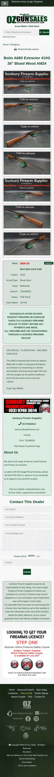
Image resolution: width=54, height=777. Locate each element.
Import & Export (18, 697)
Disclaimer (27, 752)
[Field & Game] (40, 730)
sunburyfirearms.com (35, 489)
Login (30, 2)
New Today (42, 690)
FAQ (30, 697)
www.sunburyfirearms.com (27, 429)
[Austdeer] (25, 730)
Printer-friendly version (28, 49)
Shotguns (15, 44)
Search (45, 32)
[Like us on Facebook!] (28, 718)
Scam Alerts (27, 762)
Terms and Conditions (27, 766)
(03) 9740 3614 (15, 475)
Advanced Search (9, 37)
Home (5, 44)
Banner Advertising (27, 759)
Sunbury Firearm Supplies (27, 418)
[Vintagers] (11, 730)
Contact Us (40, 697)
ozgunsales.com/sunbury (34, 492)
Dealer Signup (41, 693)
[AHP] (26, 737)
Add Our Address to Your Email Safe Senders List (27, 755)
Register (38, 2)
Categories (13, 693)
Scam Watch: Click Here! (27, 26)
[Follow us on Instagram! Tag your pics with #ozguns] (36, 718)
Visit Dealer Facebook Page (27, 446)
